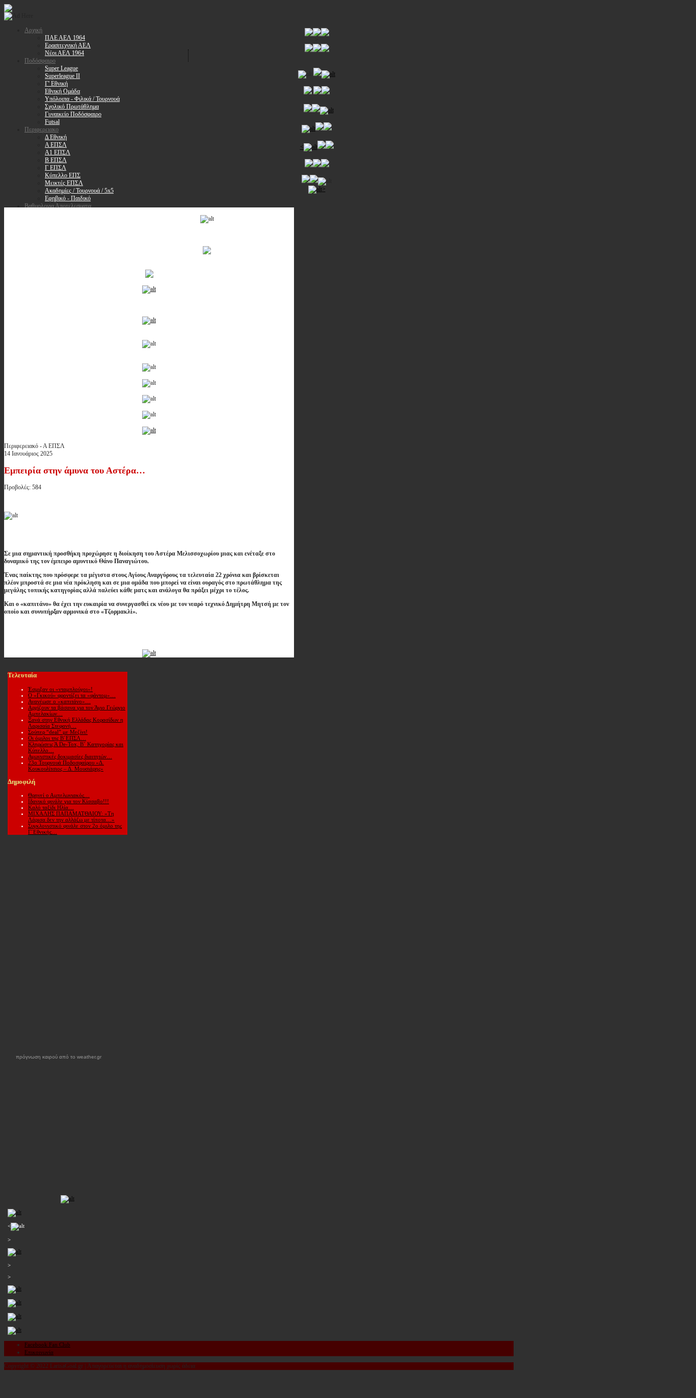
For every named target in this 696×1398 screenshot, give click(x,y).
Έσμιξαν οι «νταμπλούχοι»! (60, 689)
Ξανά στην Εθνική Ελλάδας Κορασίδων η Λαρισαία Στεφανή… (75, 723)
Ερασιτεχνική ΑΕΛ (68, 45)
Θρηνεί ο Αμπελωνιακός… (59, 795)
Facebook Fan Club (47, 1344)
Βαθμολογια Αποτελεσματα (57, 205)
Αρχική (33, 30)
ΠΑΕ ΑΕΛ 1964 (65, 37)
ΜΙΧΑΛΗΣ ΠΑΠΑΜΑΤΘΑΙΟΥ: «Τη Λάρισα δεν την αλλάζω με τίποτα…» (71, 816)
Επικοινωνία (38, 1352)
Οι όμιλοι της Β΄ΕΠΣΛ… (57, 738)
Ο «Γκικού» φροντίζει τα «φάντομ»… (72, 695)
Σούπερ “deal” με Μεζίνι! (58, 732)
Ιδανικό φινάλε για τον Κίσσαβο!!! (68, 801)
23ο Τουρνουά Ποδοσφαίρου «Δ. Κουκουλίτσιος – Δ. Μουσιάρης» (66, 765)
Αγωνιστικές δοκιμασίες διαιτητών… (70, 756)
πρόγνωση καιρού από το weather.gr (58, 1057)
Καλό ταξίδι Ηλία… (51, 807)
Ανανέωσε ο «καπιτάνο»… (59, 701)
